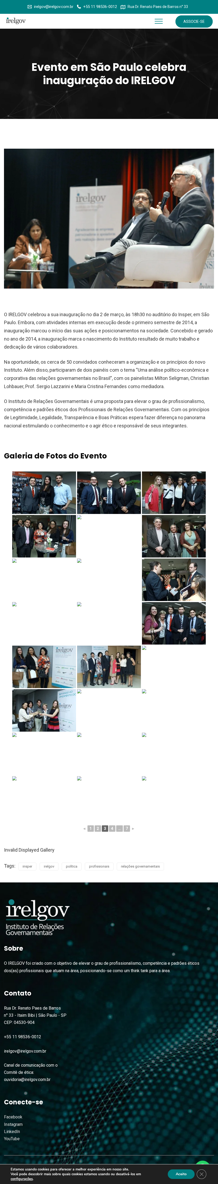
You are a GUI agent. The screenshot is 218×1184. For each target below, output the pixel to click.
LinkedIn (12, 1131)
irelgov (49, 866)
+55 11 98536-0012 (100, 6)
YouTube (12, 1138)
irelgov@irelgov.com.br (53, 6)
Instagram (13, 1124)
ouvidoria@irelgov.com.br (27, 1079)
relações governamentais (140, 866)
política (71, 866)
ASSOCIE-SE (194, 21)
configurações (22, 1179)
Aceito (181, 1174)
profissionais (99, 866)
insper (27, 866)
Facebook (13, 1116)
